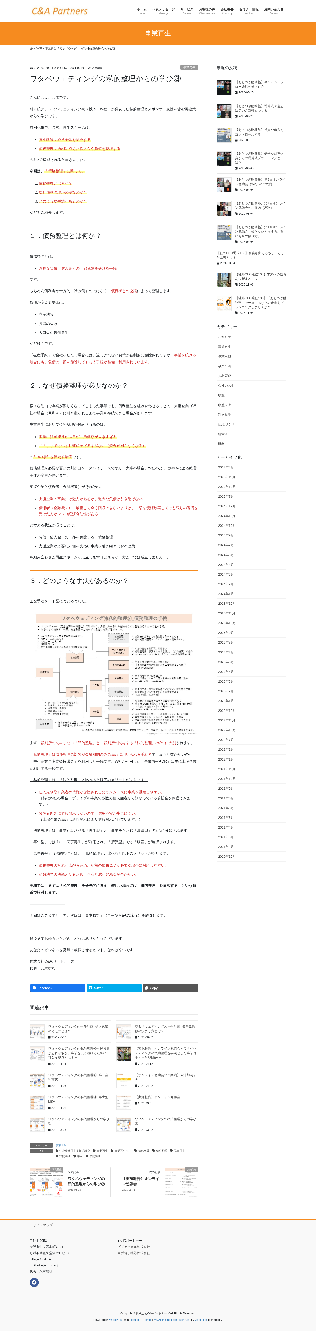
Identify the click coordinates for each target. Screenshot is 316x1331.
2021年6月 (226, 808)
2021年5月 (226, 818)
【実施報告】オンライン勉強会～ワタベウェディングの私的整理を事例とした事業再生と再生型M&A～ (165, 1053)
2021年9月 (226, 788)
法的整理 (65, 1156)
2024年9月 (226, 535)
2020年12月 (227, 856)
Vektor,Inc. (201, 1320)
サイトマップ (43, 1225)
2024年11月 (226, 516)
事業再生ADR (123, 1150)
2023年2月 (226, 691)
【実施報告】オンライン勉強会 (157, 1097)
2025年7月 (226, 496)
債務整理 (161, 1150)
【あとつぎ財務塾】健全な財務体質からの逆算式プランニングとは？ (259, 158)
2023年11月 (226, 613)
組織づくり (226, 424)
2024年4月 (226, 565)
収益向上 (224, 405)
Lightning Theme (140, 1320)
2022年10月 (227, 730)
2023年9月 (226, 633)
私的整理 (95, 1156)
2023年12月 (227, 603)
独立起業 (224, 414)
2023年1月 (226, 701)
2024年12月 (227, 506)
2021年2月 (226, 847)
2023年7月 (226, 642)
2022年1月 (226, 759)
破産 (80, 1156)
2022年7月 (226, 740)
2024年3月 (226, 574)
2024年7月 (226, 545)
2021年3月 (226, 837)
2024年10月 (227, 525)
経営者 (223, 434)
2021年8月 (226, 798)
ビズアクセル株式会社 (134, 1247)
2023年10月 (227, 623)
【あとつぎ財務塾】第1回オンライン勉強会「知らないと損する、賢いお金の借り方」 (260, 231)
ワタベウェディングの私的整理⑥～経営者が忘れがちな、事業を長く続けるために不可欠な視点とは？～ (79, 1053)
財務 (221, 444)
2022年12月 (227, 710)
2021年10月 (227, 779)
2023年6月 (226, 652)
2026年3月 (226, 467)
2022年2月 (226, 749)
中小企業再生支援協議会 (74, 1150)
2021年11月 (226, 769)
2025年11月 (226, 477)
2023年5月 (226, 662)
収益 (221, 395)
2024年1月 (226, 594)
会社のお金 (226, 385)
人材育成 (224, 376)
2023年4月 (226, 672)
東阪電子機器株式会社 (134, 1253)
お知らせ (224, 337)
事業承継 (224, 356)
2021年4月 (226, 827)
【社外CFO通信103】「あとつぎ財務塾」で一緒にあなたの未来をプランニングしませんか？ (260, 302)
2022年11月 (226, 720)
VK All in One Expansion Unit (172, 1320)
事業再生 (189, 67)
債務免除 (143, 1150)
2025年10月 (227, 487)
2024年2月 (226, 584)
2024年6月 (226, 555)
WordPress (116, 1320)
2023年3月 (226, 681)
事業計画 (224, 366)
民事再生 (179, 1150)
